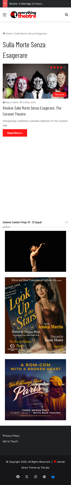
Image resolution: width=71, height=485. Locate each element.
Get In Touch (10, 441)
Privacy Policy (11, 435)
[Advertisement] (35, 179)
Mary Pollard (11, 102)
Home (8, 33)
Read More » (15, 132)
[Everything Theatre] (23, 14)
